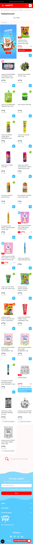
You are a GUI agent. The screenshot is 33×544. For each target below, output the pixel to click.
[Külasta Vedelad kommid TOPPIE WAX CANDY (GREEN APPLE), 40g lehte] (8, 432)
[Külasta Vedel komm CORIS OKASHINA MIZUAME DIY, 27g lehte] (8, 403)
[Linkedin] (22, 536)
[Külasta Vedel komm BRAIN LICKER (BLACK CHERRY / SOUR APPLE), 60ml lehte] (25, 157)
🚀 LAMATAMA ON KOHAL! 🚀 (16, 1)
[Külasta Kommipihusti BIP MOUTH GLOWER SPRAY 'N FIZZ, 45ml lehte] (8, 217)
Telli (16, 493)
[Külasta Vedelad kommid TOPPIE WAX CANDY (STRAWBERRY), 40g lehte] (8, 339)
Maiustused (14, 10)
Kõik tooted (7, 10)
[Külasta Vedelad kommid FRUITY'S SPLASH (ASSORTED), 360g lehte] (25, 32)
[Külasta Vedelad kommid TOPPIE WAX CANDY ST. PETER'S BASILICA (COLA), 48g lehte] (8, 248)
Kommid (20, 10)
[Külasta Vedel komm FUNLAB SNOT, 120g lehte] (25, 127)
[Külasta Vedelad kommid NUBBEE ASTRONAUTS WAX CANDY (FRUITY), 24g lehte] (8, 66)
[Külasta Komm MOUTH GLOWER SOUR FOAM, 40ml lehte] (25, 187)
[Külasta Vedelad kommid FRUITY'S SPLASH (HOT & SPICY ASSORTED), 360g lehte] (8, 309)
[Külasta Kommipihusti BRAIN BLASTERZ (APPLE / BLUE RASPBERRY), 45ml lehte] (8, 369)
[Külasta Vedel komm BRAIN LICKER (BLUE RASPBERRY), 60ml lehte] (8, 127)
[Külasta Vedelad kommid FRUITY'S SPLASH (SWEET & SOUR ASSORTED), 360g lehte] (25, 279)
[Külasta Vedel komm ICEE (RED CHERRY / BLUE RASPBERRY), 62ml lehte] (25, 309)
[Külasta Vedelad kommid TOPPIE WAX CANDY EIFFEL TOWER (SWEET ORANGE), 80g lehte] (25, 217)
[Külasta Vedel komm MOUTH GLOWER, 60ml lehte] (8, 187)
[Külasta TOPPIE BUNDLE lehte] (25, 369)
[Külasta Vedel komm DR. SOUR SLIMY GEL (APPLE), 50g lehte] (8, 279)
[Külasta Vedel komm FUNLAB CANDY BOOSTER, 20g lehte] (25, 248)
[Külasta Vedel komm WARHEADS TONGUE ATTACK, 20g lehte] (8, 96)
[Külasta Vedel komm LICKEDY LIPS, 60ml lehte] (8, 157)
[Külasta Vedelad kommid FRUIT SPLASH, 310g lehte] (25, 66)
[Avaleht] (9, 5)
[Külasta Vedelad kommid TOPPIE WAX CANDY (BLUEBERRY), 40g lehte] (25, 339)
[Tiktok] (18, 536)
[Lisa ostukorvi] (30, 55)
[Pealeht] (1, 10)
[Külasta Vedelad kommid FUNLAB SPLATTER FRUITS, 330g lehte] (25, 403)
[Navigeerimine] (3, 5)
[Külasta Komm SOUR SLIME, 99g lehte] (25, 96)
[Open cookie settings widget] (2, 541)
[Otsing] (26, 5)
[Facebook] (11, 536)
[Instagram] (14, 536)
